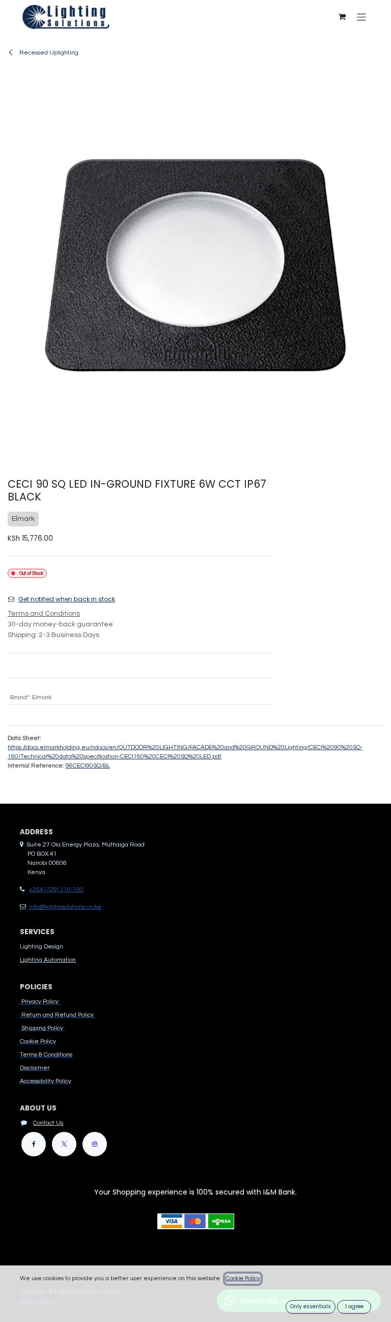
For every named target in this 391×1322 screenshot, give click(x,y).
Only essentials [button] (310, 1306)
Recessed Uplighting (48, 52)
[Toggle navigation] (362, 17)
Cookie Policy (243, 1278)
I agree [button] (354, 1306)
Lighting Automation (48, 960)
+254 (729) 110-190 (56, 889)
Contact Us (48, 1123)
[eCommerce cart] (342, 17)
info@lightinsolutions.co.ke (65, 907)
